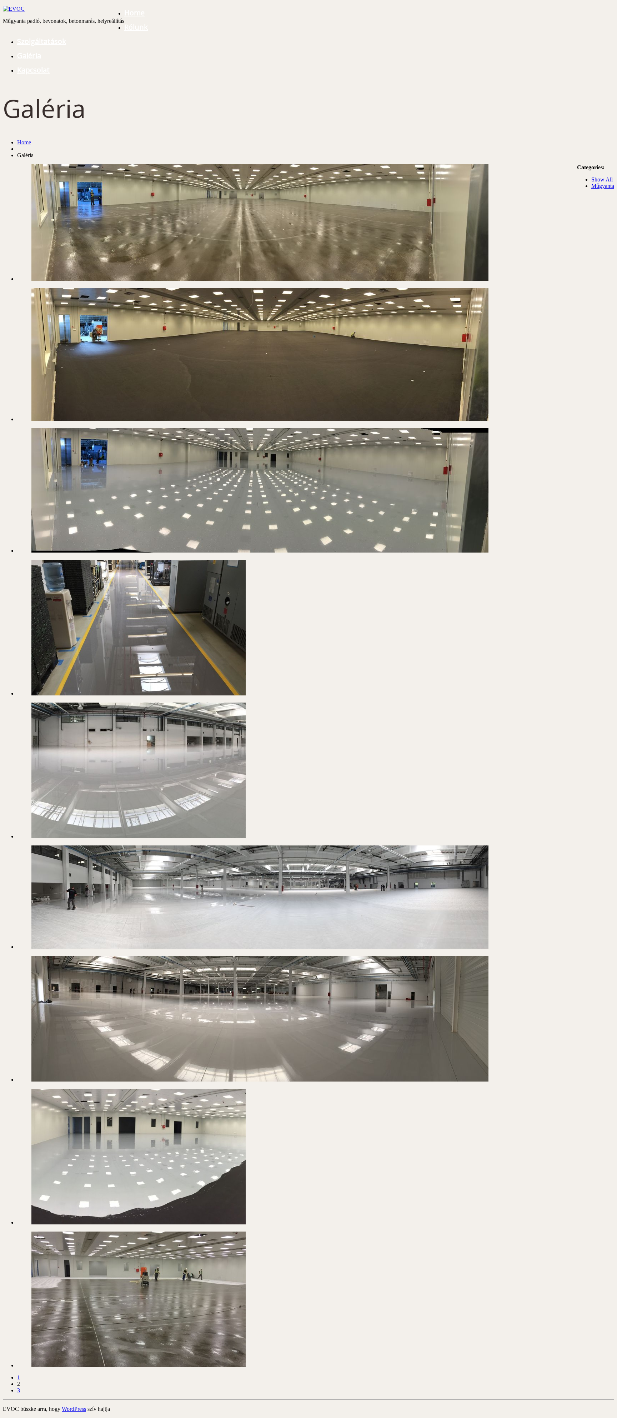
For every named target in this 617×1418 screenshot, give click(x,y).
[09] (259, 947)
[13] (259, 419)
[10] (138, 836)
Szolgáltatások (41, 41)
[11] (138, 693)
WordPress (74, 1409)
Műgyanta (602, 186)
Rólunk (136, 27)
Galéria (29, 55)
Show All (602, 179)
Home (134, 13)
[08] (259, 1080)
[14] (259, 279)
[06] (138, 1365)
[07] (138, 1222)
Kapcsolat (33, 70)
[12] (259, 551)
